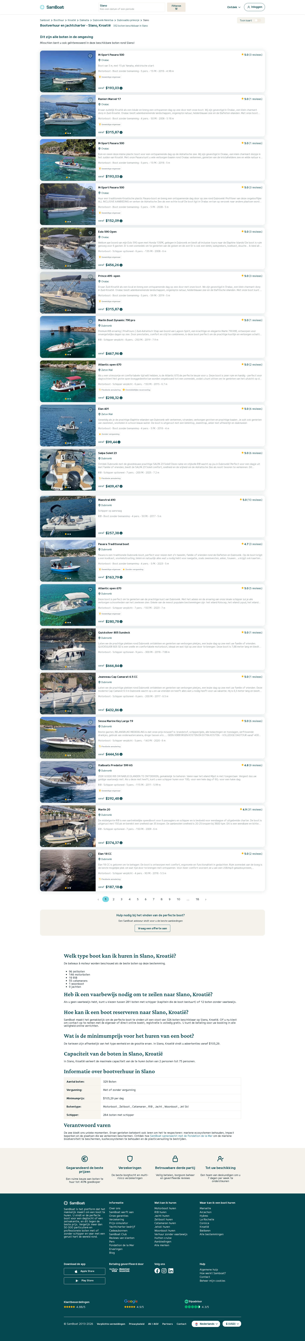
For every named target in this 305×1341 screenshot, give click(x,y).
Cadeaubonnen (118, 1230)
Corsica (204, 1223)
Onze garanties (118, 1215)
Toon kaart (246, 20)
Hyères (204, 1215)
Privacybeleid (136, 1324)
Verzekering (116, 1219)
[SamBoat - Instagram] (164, 1271)
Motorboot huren (165, 1208)
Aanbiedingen (162, 1241)
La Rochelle (207, 1219)
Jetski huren (162, 1226)
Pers (112, 1241)
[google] (131, 1301)
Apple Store (87, 1271)
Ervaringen (115, 1248)
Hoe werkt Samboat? (213, 1273)
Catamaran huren (165, 1223)
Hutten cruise (163, 1237)
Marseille (205, 1208)
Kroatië (204, 1226)
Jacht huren (161, 1215)
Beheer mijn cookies (212, 1280)
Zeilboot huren (163, 1219)
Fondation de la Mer (121, 1245)
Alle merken (161, 1245)
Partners (167, 1324)
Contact (205, 1276)
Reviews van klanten (121, 1237)
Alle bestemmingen (212, 1234)
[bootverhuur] (52, 6)
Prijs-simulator (118, 1223)
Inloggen (256, 7)
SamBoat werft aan (121, 1212)
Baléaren (205, 1230)
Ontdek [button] (232, 7)
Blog (112, 1252)
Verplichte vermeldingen (111, 1324)
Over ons (114, 1208)
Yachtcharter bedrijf (122, 1226)
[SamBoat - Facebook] (157, 1271)
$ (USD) (231, 1324)
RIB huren (160, 1212)
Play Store (87, 1280)
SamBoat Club (118, 1234)
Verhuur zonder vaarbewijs (170, 1234)
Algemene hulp (209, 1269)
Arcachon (205, 1212)
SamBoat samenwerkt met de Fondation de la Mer (181, 1136)
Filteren (176, 5)
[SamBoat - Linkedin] (171, 1271)
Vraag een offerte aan (152, 928)
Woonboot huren (164, 1230)
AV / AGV (153, 1324)
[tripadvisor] (194, 1301)
